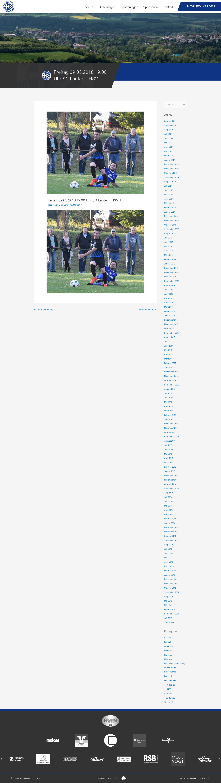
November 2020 (171, 168)
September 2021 (171, 125)
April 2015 (168, 458)
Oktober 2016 (170, 380)
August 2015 (169, 441)
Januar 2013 (169, 575)
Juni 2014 (168, 501)
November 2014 (171, 480)
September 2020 (171, 177)
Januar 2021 (169, 160)
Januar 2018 (169, 315)
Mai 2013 (168, 557)
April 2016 (168, 406)
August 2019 (169, 233)
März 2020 (169, 203)
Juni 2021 (168, 138)
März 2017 (169, 359)
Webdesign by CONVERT (109, 778)
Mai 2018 (168, 298)
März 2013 (169, 566)
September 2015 (171, 436)
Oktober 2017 (170, 328)
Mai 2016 (168, 402)
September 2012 (171, 592)
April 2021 (168, 147)
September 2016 (171, 385)
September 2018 (171, 281)
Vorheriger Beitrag (43, 309)
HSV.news (168, 659)
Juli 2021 (168, 134)
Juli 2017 (168, 341)
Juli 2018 (168, 289)
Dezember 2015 (171, 423)
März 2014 (169, 514)
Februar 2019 (170, 259)
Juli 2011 (168, 618)
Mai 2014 (168, 506)
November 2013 (171, 531)
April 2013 (168, 562)
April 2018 (168, 302)
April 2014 (168, 510)
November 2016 (171, 376)
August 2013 (170, 544)
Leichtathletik (170, 680)
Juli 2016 (168, 393)
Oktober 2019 (170, 225)
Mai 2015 (168, 454)
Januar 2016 (169, 419)
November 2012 (171, 583)
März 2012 (169, 605)
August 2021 (169, 129)
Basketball (169, 637)
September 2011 (171, 614)
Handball (168, 650)
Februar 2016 (170, 415)
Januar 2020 (169, 212)
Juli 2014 (168, 497)
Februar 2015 (170, 467)
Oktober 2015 (170, 432)
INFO (169, 689)
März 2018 (169, 307)
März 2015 (169, 462)
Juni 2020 (168, 190)
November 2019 (171, 220)
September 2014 (171, 488)
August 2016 (169, 389)
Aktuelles (171, 685)
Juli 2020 (168, 186)
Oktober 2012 (170, 588)
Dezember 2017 (171, 320)
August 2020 (170, 181)
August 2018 (169, 285)
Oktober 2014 (170, 484)
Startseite (168, 693)
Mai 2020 (168, 194)
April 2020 (169, 199)
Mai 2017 (168, 350)
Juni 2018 (168, 294)
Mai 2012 (168, 601)
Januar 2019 (169, 264)
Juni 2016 (168, 397)
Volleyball (168, 702)
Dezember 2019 (171, 216)
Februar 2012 (170, 609)
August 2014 (170, 493)
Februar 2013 (170, 570)
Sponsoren (150, 7)
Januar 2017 (169, 367)
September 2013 (171, 540)
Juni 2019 (168, 242)
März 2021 (169, 151)
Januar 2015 (169, 471)
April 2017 (168, 354)
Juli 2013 (168, 549)
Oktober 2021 (170, 121)
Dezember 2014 (171, 475)
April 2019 (168, 250)
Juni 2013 (168, 553)
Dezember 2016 (171, 371)
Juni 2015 (168, 449)
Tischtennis (169, 698)
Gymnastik (169, 646)
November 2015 (171, 428)
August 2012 (169, 596)
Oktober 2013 (170, 536)
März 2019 (169, 255)
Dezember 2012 (171, 579)
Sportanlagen (129, 7)
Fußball (50, 205)
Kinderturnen (170, 672)
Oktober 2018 (170, 276)
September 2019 (171, 229)
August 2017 (169, 337)
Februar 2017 (170, 363)
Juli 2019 (168, 238)
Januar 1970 (169, 622)
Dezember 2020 (171, 164)
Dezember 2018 (171, 268)
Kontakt (168, 7)
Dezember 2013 (171, 527)
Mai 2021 (168, 143)
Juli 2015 (168, 445)
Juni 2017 (168, 346)
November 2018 (171, 272)
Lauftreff (168, 676)
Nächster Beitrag (147, 309)
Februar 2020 (170, 207)
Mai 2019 (168, 246)
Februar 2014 (170, 519)
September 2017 (171, 333)
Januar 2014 (169, 523)
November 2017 (171, 324)
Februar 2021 (170, 155)
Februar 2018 (170, 311)
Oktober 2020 (170, 173)
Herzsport (168, 655)
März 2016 (169, 410)
